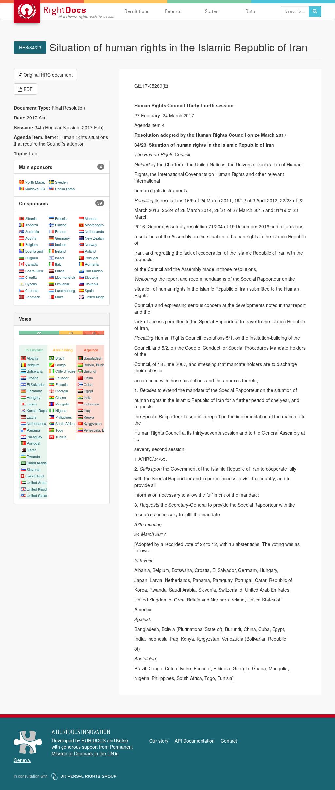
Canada (31, 264)
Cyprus (31, 283)
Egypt (88, 390)
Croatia (31, 277)
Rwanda (33, 456)
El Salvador (36, 384)
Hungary (34, 397)
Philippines (63, 417)
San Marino (94, 270)
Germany (62, 238)
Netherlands (94, 231)
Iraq (87, 410)
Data (250, 11)
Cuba (88, 384)
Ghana (60, 397)
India (87, 397)
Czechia (31, 290)
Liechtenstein (65, 277)
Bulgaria (31, 257)
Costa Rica (34, 270)
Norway (91, 244)
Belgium (31, 244)
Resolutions (136, 11)
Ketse (122, 740)
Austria (30, 238)
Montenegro (94, 224)
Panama (33, 430)
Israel (59, 257)
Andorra (31, 224)
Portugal (91, 257)
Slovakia (91, 277)
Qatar (31, 449)
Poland (90, 251)
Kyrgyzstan (93, 423)
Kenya (89, 417)
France (60, 231)
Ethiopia (61, 384)
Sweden (61, 182)
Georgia (61, 390)
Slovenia (91, 283)
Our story (158, 740)
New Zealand (95, 238)
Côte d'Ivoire (65, 371)
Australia (32, 231)
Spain (89, 290)
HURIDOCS (93, 740)
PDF (28, 89)
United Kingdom (97, 296)
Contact (229, 740)
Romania (92, 264)
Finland (60, 224)
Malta (59, 296)
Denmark (32, 296)
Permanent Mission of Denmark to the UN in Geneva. (73, 753)
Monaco (91, 218)
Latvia (59, 270)
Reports (173, 11)
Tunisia (60, 436)
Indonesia (91, 403)
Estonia (61, 218)
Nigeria (60, 410)
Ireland (60, 251)
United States (65, 188)
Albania (31, 218)
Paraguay (34, 436)
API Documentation (195, 740)
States (211, 11)
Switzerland (34, 475)
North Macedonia (38, 182)
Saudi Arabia (37, 462)
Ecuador (62, 377)
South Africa (65, 423)
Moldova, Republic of (41, 188)
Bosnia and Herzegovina (44, 251)
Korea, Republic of (41, 410)
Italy (58, 264)
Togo (59, 430)
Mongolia (62, 403)
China (88, 377)
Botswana (35, 371)
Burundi (90, 371)
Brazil (59, 358)
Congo (60, 364)
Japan (32, 403)
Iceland (60, 244)
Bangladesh (93, 358)
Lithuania (62, 283)
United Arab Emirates (44, 482)
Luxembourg (65, 290)
